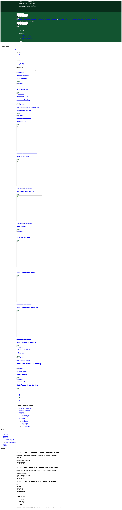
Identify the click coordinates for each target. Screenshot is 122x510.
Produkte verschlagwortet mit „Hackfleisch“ (17, 49)
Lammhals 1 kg (22, 78)
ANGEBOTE (22, 33)
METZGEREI (26, 75)
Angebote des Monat (27, 38)
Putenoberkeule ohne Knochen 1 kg (29, 364)
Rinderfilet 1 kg (22, 374)
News (20, 40)
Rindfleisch (25, 153)
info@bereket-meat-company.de (27, 6)
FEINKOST (19, 234)
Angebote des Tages (27, 36)
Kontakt (21, 41)
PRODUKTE (21, 32)
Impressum (22, 501)
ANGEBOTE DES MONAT (25, 410)
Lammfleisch (20, 75)
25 (19, 56)
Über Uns (21, 30)
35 (19, 58)
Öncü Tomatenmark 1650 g (26, 342)
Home (20, 29)
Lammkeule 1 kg (22, 89)
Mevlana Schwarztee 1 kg (25, 191)
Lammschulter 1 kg (23, 100)
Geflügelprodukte (21, 107)
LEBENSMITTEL (20, 188)
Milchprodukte (27, 269)
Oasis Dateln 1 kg (22, 226)
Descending (22, 65)
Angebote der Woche (27, 35)
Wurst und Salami (36, 107)
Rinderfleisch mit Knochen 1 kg (27, 385)
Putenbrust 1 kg (22, 353)
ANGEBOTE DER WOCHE (25, 409)
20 (19, 55)
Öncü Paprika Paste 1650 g (26, 272)
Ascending (21, 63)
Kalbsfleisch (25, 421)
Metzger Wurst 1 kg (23, 156)
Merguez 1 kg (21, 121)
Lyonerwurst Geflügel (24, 111)
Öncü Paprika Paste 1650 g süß (27, 307)
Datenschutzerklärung (24, 503)
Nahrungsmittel (28, 188)
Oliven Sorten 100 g (23, 237)
